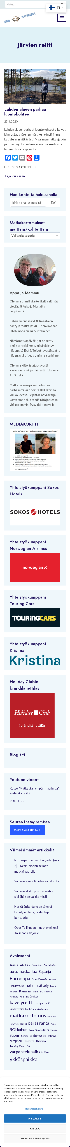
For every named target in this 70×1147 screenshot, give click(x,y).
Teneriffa (28, 1041)
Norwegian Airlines (28, 548)
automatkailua (23, 971)
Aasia (14, 965)
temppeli (16, 1041)
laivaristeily (17, 1009)
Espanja (45, 971)
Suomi (15, 1035)
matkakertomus (28, 1015)
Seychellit (40, 1030)
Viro (46, 1052)
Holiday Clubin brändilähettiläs (24, 684)
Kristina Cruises (29, 996)
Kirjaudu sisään (14, 176)
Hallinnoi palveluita (34, 1108)
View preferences (35, 1138)
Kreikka (14, 996)
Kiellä (35, 1129)
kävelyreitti (22, 1002)
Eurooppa (20, 978)
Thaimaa (41, 1041)
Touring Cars (22, 603)
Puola (53, 1024)
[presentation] (35, 86)
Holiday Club (17, 985)
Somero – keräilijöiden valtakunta (36, 881)
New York (14, 1024)
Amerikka (37, 965)
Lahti (47, 1003)
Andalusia (49, 965)
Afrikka (25, 965)
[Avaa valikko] (61, 18)
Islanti (53, 986)
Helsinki (53, 979)
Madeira (29, 1009)
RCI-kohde (18, 1029)
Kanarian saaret (31, 991)
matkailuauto (41, 1009)
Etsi (53, 203)
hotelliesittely (37, 985)
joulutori (14, 991)
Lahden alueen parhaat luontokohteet (26, 111)
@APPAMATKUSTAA (27, 830)
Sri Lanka (52, 1030)
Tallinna (52, 1035)
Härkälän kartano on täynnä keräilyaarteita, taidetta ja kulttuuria (33, 912)
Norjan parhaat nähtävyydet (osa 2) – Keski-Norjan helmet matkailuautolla (36, 865)
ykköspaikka (23, 1059)
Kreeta (48, 991)
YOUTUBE (17, 801)
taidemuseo (38, 1035)
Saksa (31, 1030)
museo (52, 1016)
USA (28, 1046)
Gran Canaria (39, 979)
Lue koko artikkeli (20, 167)
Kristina (17, 650)
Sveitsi (24, 1035)
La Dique (39, 1003)
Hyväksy (34, 1119)
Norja (23, 1023)
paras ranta (38, 1023)
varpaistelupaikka (26, 1051)
